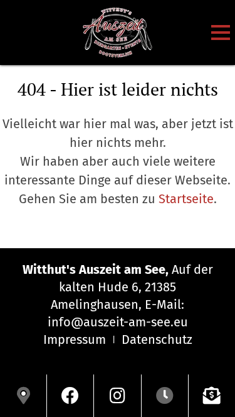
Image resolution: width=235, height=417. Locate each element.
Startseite (186, 198)
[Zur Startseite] (117, 33)
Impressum (74, 339)
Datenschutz (157, 339)
